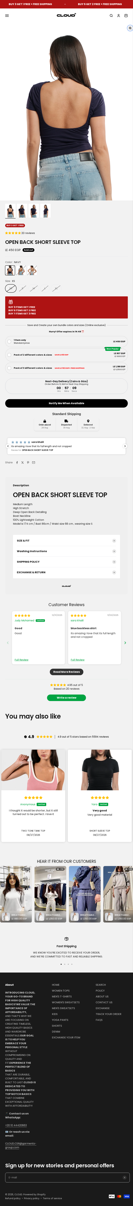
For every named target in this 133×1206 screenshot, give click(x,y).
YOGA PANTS (60, 1020)
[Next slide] (125, 642)
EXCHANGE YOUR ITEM (66, 1037)
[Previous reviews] (8, 446)
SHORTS (57, 1026)
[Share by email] (33, 462)
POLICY (100, 991)
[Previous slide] (7, 642)
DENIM (56, 1032)
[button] (13, 233)
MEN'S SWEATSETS (63, 1008)
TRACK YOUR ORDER (108, 1014)
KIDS (55, 1014)
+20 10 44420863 (16, 1125)
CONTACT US (104, 1002)
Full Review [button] (21, 660)
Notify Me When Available (66, 403)
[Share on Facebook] (17, 462)
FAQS (99, 1020)
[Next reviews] (125, 446)
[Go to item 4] (45, 211)
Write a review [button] (66, 698)
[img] (22, 615)
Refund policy (13, 1198)
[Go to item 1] (10, 211)
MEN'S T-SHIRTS (62, 996)
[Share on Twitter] (22, 462)
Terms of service (52, 1198)
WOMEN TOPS (61, 991)
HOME (56, 985)
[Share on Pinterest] (28, 462)
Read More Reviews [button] (66, 672)
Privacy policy (31, 1198)
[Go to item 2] (22, 211)
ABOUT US (102, 996)
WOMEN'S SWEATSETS (66, 1002)
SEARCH (101, 985)
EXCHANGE (103, 1008)
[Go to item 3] (34, 211)
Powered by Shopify (34, 1194)
